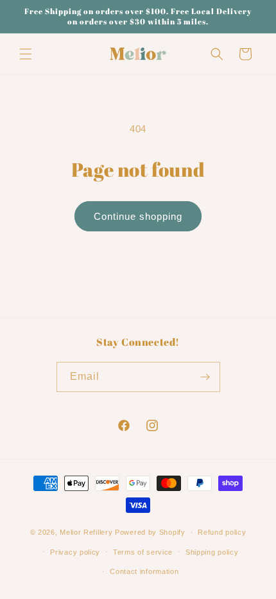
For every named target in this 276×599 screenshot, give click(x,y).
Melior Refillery (86, 532)
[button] (26, 54)
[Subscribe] (205, 377)
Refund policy (222, 532)
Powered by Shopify (150, 532)
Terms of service (143, 552)
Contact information (144, 571)
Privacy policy (75, 552)
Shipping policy (212, 552)
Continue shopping (138, 216)
